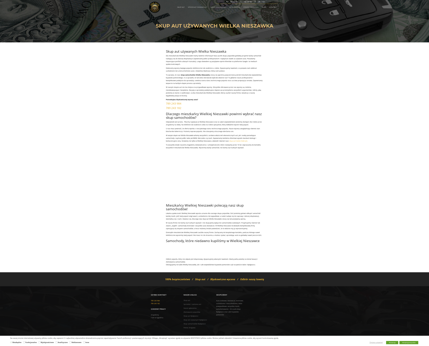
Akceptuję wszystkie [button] (408, 343)
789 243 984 (173, 103)
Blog (264, 7)
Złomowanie (234, 7)
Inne (87, 342)
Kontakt (273, 7)
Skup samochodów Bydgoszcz (195, 324)
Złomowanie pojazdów (192, 312)
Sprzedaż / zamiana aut (197, 7)
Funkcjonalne (31, 342)
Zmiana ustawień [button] (376, 342)
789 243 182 (173, 108)
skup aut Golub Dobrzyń (238, 141)
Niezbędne (16, 342)
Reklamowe (76, 342)
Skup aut (181, 7)
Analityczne (63, 342)
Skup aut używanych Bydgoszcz (195, 320)
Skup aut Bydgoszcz (191, 316)
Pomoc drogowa (251, 7)
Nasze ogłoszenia (218, 7)
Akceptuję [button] (392, 343)
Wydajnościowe (47, 342)
